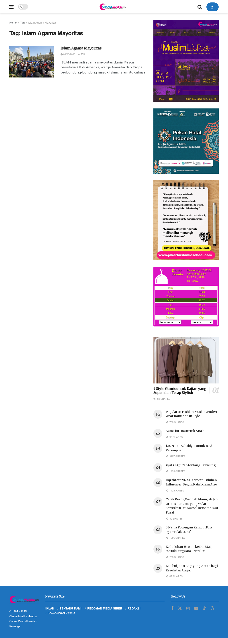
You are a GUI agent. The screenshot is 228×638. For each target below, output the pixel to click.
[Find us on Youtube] (196, 608)
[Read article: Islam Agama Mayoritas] (31, 61)
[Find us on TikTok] (204, 608)
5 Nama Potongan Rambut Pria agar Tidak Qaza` (189, 529)
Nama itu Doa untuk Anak (185, 431)
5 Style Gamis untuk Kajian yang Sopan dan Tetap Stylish (179, 391)
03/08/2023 (69, 54)
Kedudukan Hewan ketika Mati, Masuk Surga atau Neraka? (189, 549)
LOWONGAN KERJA (61, 613)
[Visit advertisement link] (186, 61)
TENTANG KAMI (70, 608)
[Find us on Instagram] (188, 608)
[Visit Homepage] (112, 6)
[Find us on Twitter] (180, 608)
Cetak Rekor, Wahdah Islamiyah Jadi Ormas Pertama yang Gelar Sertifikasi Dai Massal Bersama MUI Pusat (192, 505)
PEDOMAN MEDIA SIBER (104, 608)
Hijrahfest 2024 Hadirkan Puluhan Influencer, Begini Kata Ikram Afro (191, 482)
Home (13, 22)
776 (82, 54)
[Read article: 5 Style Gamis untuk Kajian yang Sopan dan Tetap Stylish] (186, 360)
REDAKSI (134, 608)
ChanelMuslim (18, 616)
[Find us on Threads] (212, 608)
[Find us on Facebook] (172, 608)
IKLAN (49, 608)
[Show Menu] (11, 6)
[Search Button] (199, 6)
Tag (22, 22)
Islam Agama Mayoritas (42, 22)
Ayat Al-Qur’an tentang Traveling (191, 465)
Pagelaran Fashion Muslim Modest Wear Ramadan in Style (191, 414)
